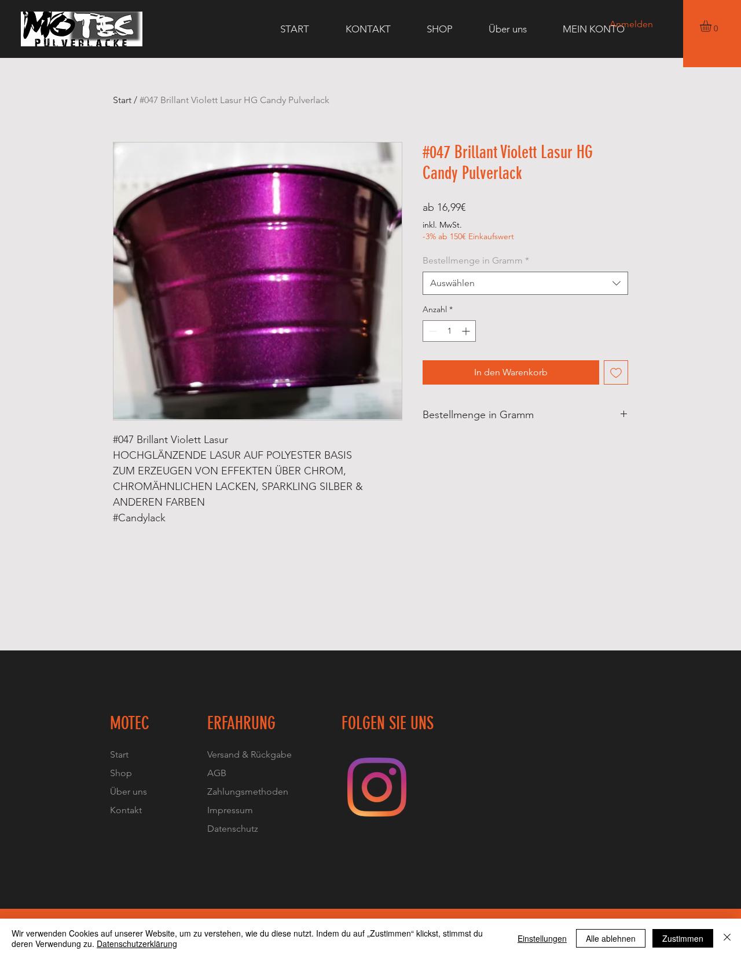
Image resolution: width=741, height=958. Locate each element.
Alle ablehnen (611, 938)
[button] (712, 26)
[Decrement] (431, 331)
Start (122, 99)
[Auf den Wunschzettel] (616, 372)
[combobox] (525, 283)
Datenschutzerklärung (137, 943)
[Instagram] (376, 787)
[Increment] (467, 331)
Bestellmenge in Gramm (476, 260)
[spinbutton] (449, 331)
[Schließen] (727, 938)
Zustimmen (682, 938)
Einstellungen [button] (542, 938)
